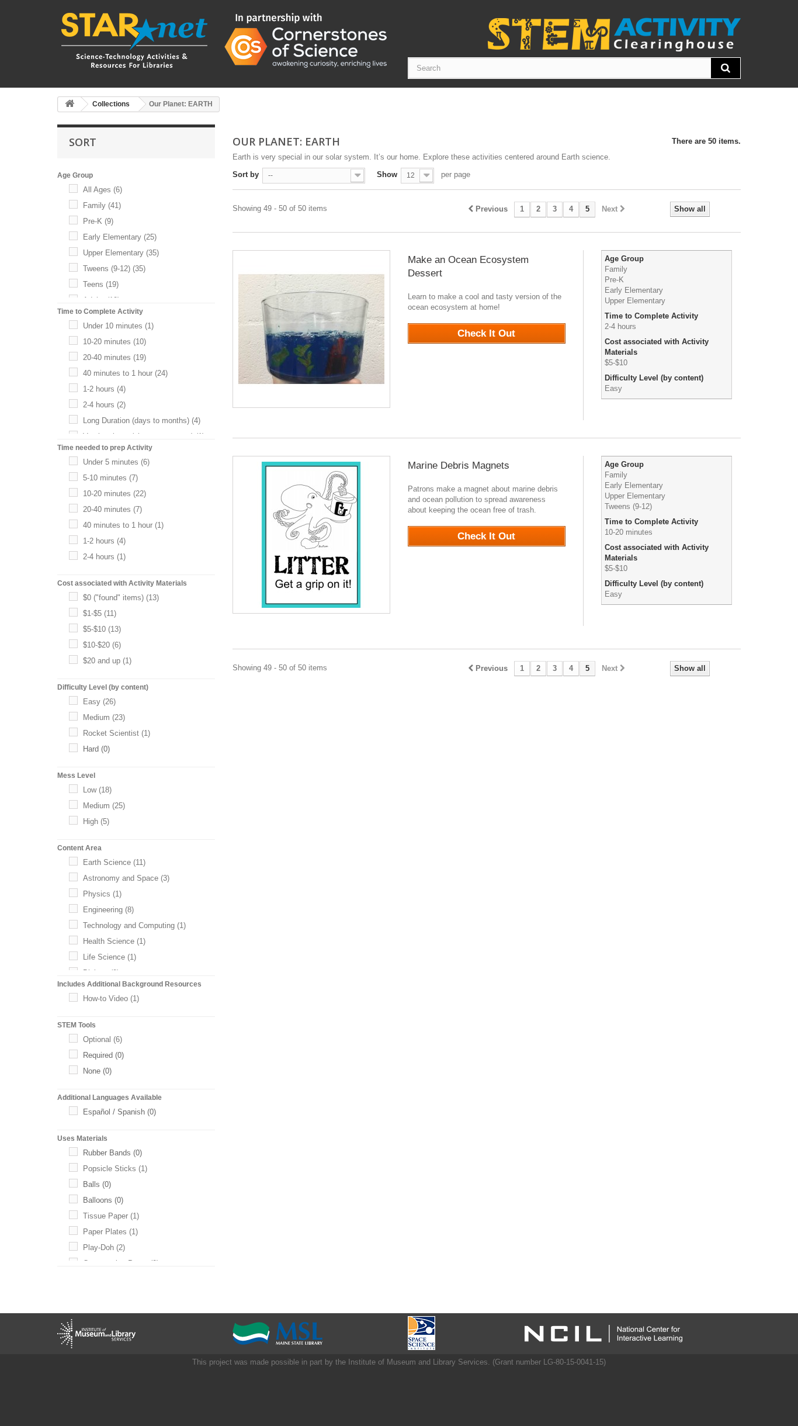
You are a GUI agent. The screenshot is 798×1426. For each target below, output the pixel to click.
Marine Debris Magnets (458, 465)
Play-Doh (104, 1247)
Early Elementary (120, 237)
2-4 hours (104, 404)
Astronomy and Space (126, 878)
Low (97, 789)
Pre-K (98, 221)
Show (387, 174)
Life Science (109, 957)
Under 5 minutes (116, 462)
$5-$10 (102, 629)
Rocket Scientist (116, 733)
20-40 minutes (114, 357)
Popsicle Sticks (115, 1168)
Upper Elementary (121, 252)
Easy (99, 701)
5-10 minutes (110, 477)
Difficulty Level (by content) (655, 377)
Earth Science (114, 862)
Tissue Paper (111, 1216)
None (97, 1071)
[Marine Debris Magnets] (311, 535)
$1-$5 (99, 613)
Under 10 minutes (118, 325)
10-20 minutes (114, 341)
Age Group (625, 258)
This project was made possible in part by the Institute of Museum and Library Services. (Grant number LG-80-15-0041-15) (399, 1362)
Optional (102, 1039)
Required (103, 1055)
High (96, 821)
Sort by (246, 174)
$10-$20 (102, 645)
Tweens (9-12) (114, 268)
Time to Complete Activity (652, 315)
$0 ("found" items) (121, 597)
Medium (104, 717)
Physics (102, 893)
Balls (97, 1184)
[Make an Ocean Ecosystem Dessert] (311, 329)
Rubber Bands (112, 1152)
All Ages (102, 189)
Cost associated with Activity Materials (657, 346)
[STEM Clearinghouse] (223, 40)
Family (102, 205)
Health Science (114, 941)
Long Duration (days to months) (141, 420)
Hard (96, 749)
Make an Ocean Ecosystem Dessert (468, 266)
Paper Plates (110, 1231)
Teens (101, 284)
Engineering (108, 909)
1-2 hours (104, 389)
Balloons (103, 1200)
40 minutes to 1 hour (125, 373)
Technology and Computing (134, 925)
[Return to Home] (69, 104)
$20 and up (107, 660)
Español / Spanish (119, 1111)
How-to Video (111, 998)
